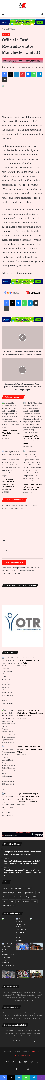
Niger (28, 897)
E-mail (4, 551)
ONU (5, 901)
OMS (35, 897)
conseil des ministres (16, 888)
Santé (11, 901)
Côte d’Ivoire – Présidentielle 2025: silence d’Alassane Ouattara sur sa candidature (9, 484)
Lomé (5, 897)
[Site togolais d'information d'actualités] (22, 5)
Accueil (6, 29)
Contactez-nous (25, 1055)
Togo (18, 901)
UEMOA (26, 901)
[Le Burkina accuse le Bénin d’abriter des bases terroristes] (12, 415)
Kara (38, 893)
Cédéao (28, 888)
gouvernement (29, 893)
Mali (21, 897)
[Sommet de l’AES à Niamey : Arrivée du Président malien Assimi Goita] (33, 418)
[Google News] (12, 293)
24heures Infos (8, 67)
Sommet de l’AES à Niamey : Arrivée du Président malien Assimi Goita (29, 660)
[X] (13, 1040)
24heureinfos (36, 1051)
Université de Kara (8, 905)
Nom (3, 540)
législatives (13, 897)
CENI (5, 888)
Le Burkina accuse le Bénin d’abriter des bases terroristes (11, 433)
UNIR (34, 901)
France (20, 893)
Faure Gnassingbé (8, 893)
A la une (13, 29)
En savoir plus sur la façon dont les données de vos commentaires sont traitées (20, 570)
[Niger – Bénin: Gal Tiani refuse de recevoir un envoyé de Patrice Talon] (33, 466)
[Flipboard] (33, 293)
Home (17, 1055)
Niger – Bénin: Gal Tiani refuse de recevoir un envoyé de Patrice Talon (33, 487)
